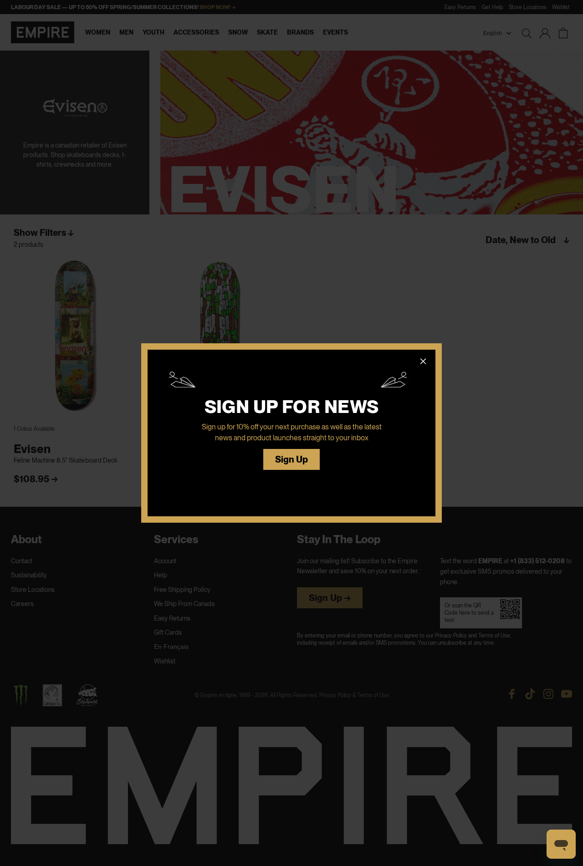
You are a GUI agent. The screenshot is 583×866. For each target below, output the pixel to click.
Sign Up (291, 459)
